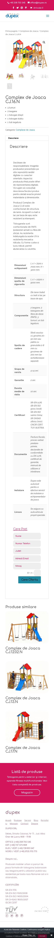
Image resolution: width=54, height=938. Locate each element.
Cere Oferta (29, 579)
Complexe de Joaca (28, 31)
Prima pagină (11, 31)
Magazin (27, 792)
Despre (34, 824)
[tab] (27, 138)
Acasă (8, 820)
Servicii (27, 820)
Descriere (13, 138)
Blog (36, 820)
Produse (18, 820)
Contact (24, 824)
